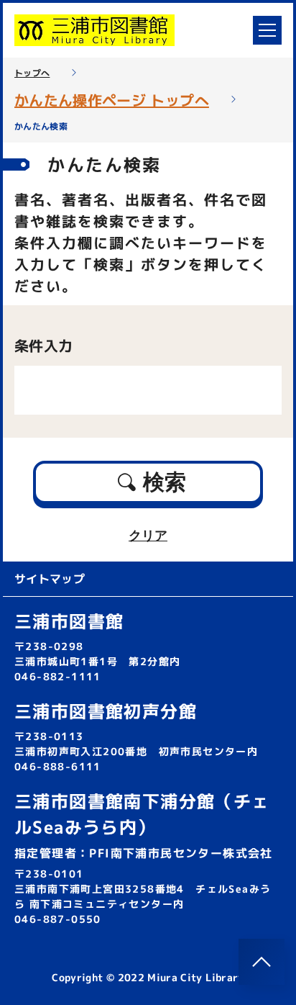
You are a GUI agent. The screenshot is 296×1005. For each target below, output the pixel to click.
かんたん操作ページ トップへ (111, 100)
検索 (164, 482)
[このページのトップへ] (262, 962)
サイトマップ (49, 579)
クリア (148, 535)
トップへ (32, 73)
